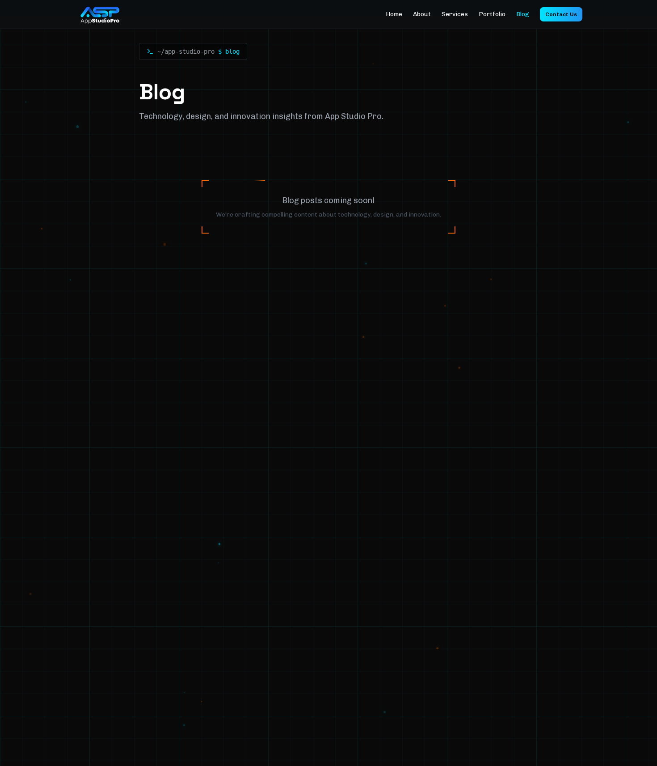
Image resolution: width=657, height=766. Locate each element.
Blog (522, 14)
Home (394, 14)
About (422, 14)
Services (455, 14)
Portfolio (492, 14)
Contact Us (561, 14)
